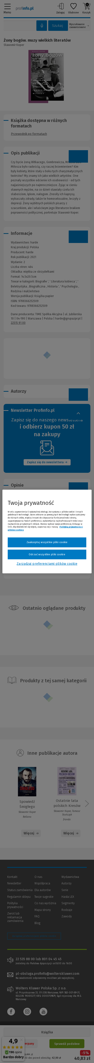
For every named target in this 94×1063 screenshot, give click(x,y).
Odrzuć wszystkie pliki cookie (47, 554)
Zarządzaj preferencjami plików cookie (47, 564)
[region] (47, 531)
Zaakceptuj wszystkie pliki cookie (47, 542)
